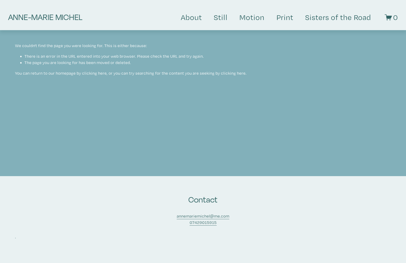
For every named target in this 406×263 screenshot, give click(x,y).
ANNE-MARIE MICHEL (45, 17)
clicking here (94, 73)
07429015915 (203, 222)
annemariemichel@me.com (203, 216)
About (191, 17)
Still (220, 17)
